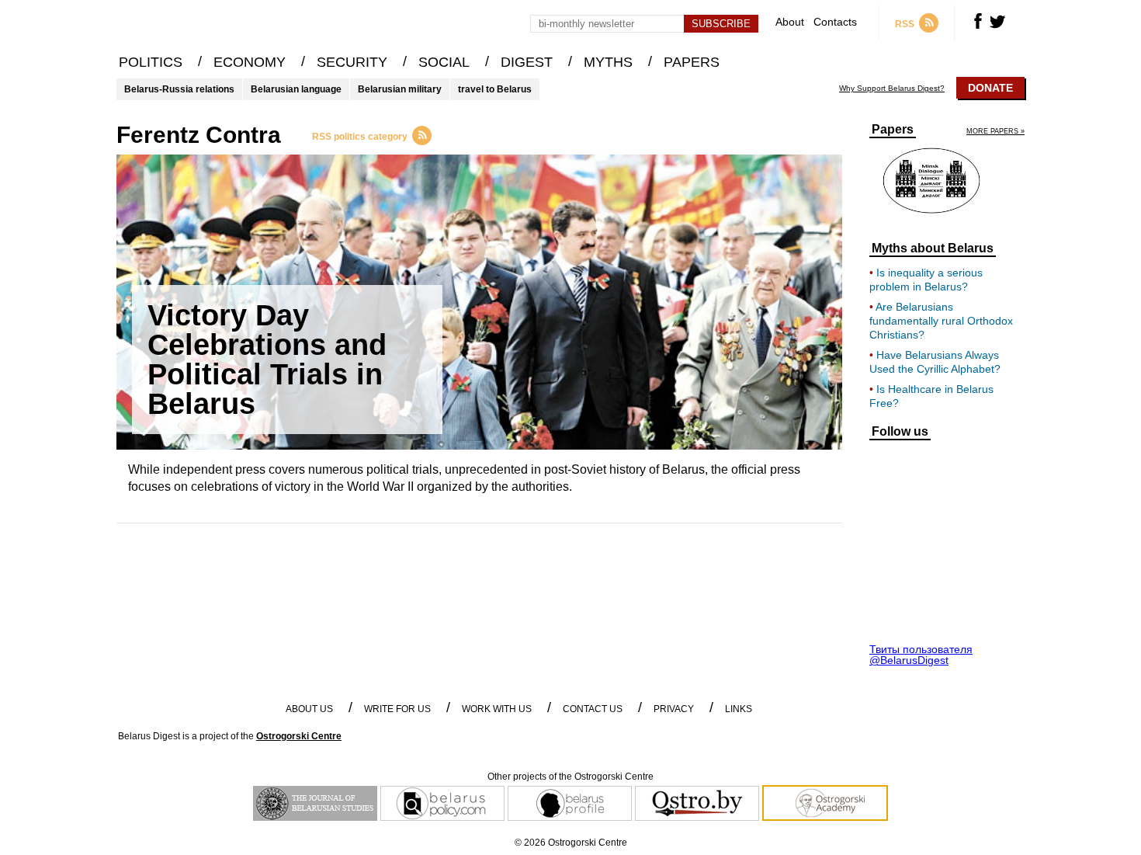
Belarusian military (400, 89)
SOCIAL (444, 62)
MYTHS (608, 62)
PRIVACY (674, 709)
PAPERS (692, 62)
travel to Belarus (495, 89)
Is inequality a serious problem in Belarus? (926, 279)
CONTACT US (593, 709)
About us (309, 709)
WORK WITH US (497, 709)
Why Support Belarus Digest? (892, 88)
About (789, 22)
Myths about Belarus (933, 248)
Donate (990, 88)
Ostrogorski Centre (299, 736)
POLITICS (150, 62)
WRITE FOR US (397, 709)
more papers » (995, 131)
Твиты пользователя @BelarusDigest (921, 654)
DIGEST (527, 62)
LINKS (738, 709)
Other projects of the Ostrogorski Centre (570, 776)
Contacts (835, 22)
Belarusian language (296, 89)
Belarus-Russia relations (179, 89)
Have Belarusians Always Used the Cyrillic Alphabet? (935, 362)
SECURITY (352, 62)
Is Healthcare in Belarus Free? (931, 396)
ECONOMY (249, 62)
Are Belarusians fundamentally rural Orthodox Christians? (941, 321)
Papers (893, 129)
